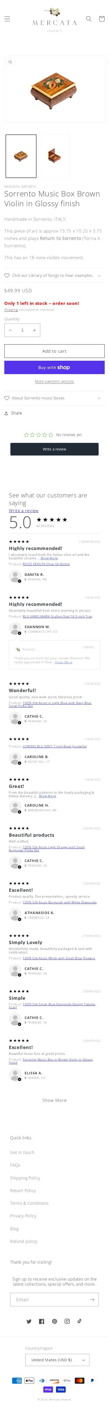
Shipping (11, 309)
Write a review (24, 510)
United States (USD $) (51, 1359)
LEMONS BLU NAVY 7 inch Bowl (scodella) (55, 746)
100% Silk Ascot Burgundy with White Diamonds (60, 902)
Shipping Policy (25, 1178)
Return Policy (23, 1190)
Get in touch (22, 1152)
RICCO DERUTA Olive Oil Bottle (46, 564)
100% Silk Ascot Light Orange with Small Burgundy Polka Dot (47, 848)
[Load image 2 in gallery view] (54, 156)
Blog (14, 1229)
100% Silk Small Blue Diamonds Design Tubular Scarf (52, 1005)
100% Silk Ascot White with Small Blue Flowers (59, 958)
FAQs (15, 1165)
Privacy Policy (23, 1216)
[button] (7, 18)
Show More (49, 558)
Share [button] (16, 413)
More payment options (54, 381)
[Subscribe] (92, 1299)
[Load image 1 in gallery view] (21, 156)
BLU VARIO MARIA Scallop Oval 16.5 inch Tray (57, 616)
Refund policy (23, 1241)
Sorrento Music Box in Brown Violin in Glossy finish (51, 1061)
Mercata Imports (60, 1399)
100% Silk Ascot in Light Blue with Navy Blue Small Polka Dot (50, 704)
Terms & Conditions (29, 1203)
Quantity (12, 318)
